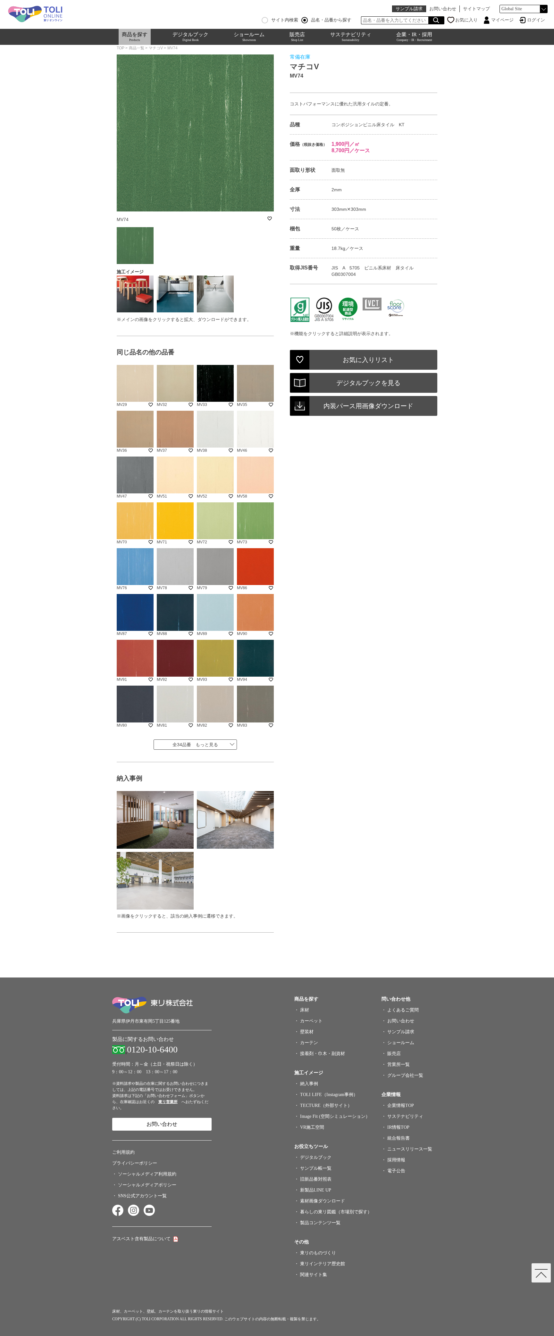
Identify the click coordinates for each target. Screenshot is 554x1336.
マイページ (502, 20)
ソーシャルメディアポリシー (147, 1185)
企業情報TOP (400, 1105)
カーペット (311, 1020)
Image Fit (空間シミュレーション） (335, 1116)
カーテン (309, 1042)
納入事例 (309, 1083)
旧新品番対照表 (316, 1179)
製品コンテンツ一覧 (320, 1222)
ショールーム (249, 37)
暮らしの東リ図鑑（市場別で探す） (336, 1211)
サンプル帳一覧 (316, 1168)
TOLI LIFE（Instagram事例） (329, 1094)
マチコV (156, 48)
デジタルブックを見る (368, 382)
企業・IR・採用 (414, 37)
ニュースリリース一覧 (409, 1149)
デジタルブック (190, 37)
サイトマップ (476, 8)
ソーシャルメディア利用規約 (147, 1174)
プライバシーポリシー (134, 1163)
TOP (120, 48)
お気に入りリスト (368, 359)
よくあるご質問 (403, 1010)
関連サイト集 (313, 1274)
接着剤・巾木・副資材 (322, 1053)
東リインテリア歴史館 (322, 1263)
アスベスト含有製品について (141, 1238)
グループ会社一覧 (405, 1075)
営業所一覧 (398, 1064)
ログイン (536, 20)
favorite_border (269, 218)
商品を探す (134, 37)
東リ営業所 (168, 1102)
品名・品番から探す (331, 20)
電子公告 (396, 1170)
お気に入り (466, 20)
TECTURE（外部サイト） (326, 1105)
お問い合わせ (442, 8)
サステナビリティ (350, 37)
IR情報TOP (398, 1127)
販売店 (297, 37)
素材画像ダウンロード (322, 1201)
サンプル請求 (409, 8)
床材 (304, 1010)
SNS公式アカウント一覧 (142, 1195)
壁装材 (307, 1031)
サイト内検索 (284, 20)
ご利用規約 (123, 1152)
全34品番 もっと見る (195, 744)
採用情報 (396, 1160)
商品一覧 (136, 48)
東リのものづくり (318, 1252)
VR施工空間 (312, 1127)
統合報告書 (398, 1138)
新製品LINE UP (315, 1190)
